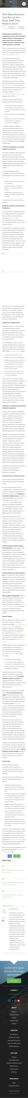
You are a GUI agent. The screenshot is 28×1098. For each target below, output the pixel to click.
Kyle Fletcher (6, 27)
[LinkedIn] (3, 920)
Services (14, 1030)
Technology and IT (14, 1060)
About (4, 905)
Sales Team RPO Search (14, 1043)
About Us (14, 1012)
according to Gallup (15, 351)
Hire (10, 856)
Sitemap (14, 1024)
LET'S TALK (14, 981)
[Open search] (24, 4)
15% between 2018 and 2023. (11, 55)
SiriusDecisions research (8, 653)
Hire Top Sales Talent (14, 994)
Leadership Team (14, 1015)
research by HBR (13, 218)
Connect (14, 990)
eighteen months (16, 633)
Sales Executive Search (14, 1040)
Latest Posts (10, 905)
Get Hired (16, 856)
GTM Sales (14, 1072)
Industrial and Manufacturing (14, 1063)
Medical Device (14, 1066)
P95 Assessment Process (15, 839)
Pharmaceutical (14, 1069)
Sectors (14, 1053)
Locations (14, 1018)
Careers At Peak (14, 1021)
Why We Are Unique (14, 1037)
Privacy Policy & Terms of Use (14, 1093)
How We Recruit (14, 1034)
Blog (14, 1083)
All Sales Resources (14, 1086)
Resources (14, 1079)
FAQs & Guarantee (14, 1046)
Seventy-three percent (8, 85)
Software (14, 1057)
